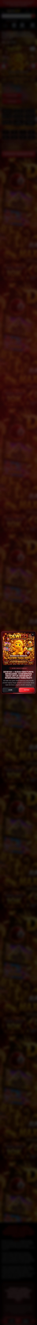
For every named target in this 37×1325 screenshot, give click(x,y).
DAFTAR (26, 690)
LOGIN (10, 690)
